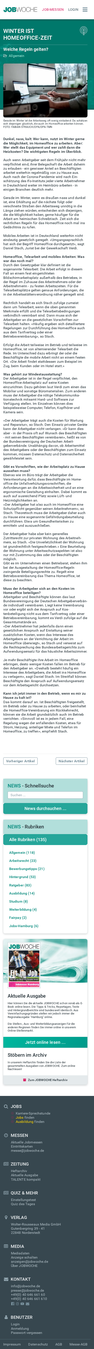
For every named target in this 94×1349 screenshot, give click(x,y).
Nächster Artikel (72, 761)
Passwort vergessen (26, 1333)
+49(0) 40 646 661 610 (29, 1299)
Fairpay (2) (18, 918)
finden (25, 1117)
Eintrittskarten (22, 1146)
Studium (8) (18, 901)
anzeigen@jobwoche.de (29, 1261)
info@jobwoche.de (25, 1286)
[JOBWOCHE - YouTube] (22, 1304)
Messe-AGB (78, 1344)
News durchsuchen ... (45, 808)
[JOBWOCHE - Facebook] (13, 1304)
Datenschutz (38, 1344)
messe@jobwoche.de (27, 1150)
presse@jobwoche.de (27, 1290)
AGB (58, 1344)
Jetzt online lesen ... (45, 1042)
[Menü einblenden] (83, 9)
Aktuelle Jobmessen (27, 1142)
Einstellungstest (23, 1200)
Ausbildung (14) (22, 893)
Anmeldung (20, 1328)
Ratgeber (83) (20, 885)
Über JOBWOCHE (24, 1266)
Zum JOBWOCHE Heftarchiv (48, 1080)
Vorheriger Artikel (20, 761)
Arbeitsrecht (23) (23, 861)
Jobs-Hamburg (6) (24, 926)
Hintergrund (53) (22, 877)
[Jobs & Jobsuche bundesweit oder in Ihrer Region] (20, 9)
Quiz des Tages (23, 1204)
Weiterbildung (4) (23, 909)
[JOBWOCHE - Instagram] (17, 1304)
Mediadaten (20, 1253)
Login (73, 9)
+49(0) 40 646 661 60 (28, 1295)
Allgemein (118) (22, 853)
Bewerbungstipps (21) (27, 869)
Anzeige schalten (24, 1257)
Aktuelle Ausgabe (24, 1175)
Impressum (12, 1344)
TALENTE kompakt (25, 1179)
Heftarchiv (19, 1171)
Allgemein (16, 56)
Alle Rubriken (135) (28, 839)
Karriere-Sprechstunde (33, 1113)
